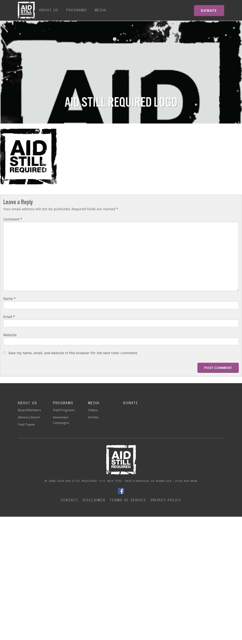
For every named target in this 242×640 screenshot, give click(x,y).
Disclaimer (94, 500)
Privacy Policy (166, 500)
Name (9, 298)
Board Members (29, 410)
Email (9, 316)
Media (100, 10)
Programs (76, 10)
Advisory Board (29, 417)
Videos (93, 410)
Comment (12, 219)
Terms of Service (128, 500)
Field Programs (64, 410)
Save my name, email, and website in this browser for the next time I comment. (73, 353)
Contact (69, 500)
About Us (49, 10)
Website (10, 335)
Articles (93, 417)
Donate (130, 403)
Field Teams (26, 424)
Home (26, 10)
